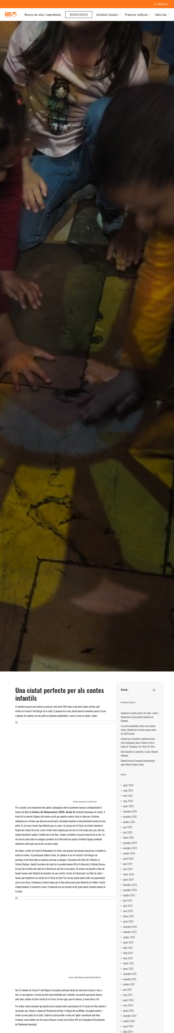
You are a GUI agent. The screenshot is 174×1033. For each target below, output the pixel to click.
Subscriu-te (162, 4)
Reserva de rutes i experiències (43, 15)
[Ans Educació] (10, 14)
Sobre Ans (161, 15)
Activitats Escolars (107, 15)
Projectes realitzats (136, 15)
